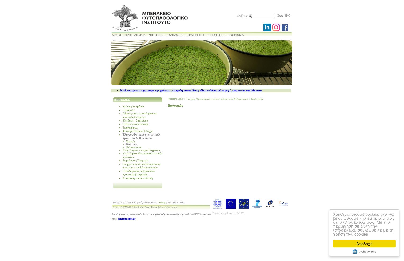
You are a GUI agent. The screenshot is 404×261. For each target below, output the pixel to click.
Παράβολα (128, 110)
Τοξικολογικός (134, 147)
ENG (287, 15)
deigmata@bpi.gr (126, 219)
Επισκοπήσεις (130, 127)
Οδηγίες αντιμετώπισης (135, 124)
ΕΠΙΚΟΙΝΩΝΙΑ (235, 35)
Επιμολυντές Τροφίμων (135, 160)
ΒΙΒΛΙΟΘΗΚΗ (195, 35)
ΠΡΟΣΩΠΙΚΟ (214, 35)
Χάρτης (162, 202)
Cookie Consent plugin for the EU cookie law (364, 251)
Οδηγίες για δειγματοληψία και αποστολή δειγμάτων (140, 115)
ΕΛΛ (280, 15)
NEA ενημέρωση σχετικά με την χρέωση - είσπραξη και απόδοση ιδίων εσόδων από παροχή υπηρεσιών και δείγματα (191, 90)
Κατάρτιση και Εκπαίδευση (138, 178)
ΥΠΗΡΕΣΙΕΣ (156, 35)
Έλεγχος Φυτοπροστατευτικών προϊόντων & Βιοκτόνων (141, 136)
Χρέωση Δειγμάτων (133, 106)
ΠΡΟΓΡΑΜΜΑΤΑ (135, 35)
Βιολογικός (132, 144)
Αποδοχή (364, 244)
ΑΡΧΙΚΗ (117, 35)
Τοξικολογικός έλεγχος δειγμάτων (141, 150)
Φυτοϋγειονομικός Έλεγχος (138, 131)
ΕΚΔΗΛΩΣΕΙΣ (175, 35)
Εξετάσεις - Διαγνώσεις (135, 120)
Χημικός (130, 141)
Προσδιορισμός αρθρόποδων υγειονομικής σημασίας (139, 172)
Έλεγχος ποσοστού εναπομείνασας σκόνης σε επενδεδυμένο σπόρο (142, 165)
